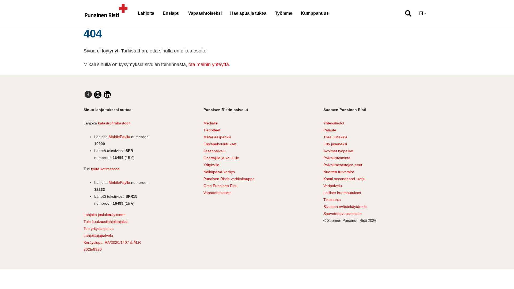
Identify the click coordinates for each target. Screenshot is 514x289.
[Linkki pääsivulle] (106, 13)
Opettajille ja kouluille (221, 158)
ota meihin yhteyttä (208, 64)
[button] (406, 13)
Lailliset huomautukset (342, 193)
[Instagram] (97, 94)
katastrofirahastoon (114, 123)
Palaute (329, 130)
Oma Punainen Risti (220, 186)
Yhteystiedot (333, 123)
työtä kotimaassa (105, 169)
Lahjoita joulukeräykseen (105, 214)
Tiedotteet (211, 130)
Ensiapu (171, 13)
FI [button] (421, 13)
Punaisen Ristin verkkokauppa (229, 179)
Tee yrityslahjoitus (99, 228)
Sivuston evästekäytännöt (345, 206)
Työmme (283, 13)
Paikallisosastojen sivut (342, 165)
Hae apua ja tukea (248, 13)
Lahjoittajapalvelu (98, 235)
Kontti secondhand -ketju (344, 179)
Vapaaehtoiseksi (205, 13)
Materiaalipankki (217, 137)
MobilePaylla (119, 137)
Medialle (210, 123)
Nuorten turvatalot (338, 172)
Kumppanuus (315, 13)
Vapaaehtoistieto (217, 193)
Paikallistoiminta (336, 158)
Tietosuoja (332, 199)
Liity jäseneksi (335, 144)
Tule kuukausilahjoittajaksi (105, 221)
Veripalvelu (332, 186)
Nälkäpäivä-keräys (219, 172)
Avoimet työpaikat (338, 151)
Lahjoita (146, 13)
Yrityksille (211, 165)
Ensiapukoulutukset (219, 144)
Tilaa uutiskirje (335, 137)
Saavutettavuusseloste (342, 213)
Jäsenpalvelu (214, 151)
